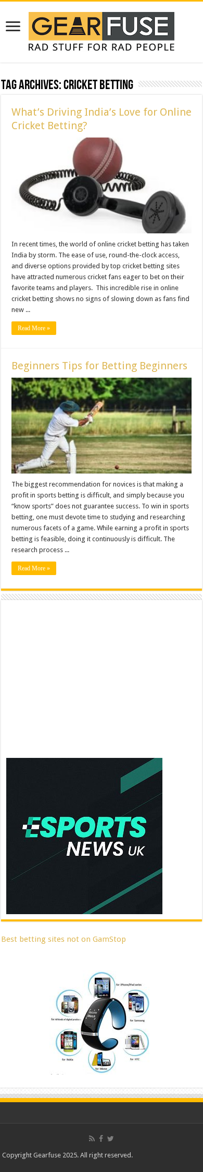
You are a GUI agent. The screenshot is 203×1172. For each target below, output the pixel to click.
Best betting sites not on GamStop (63, 939)
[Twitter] (110, 1138)
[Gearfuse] (101, 30)
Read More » (34, 328)
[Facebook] (101, 1138)
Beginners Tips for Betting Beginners (99, 365)
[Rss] (92, 1138)
